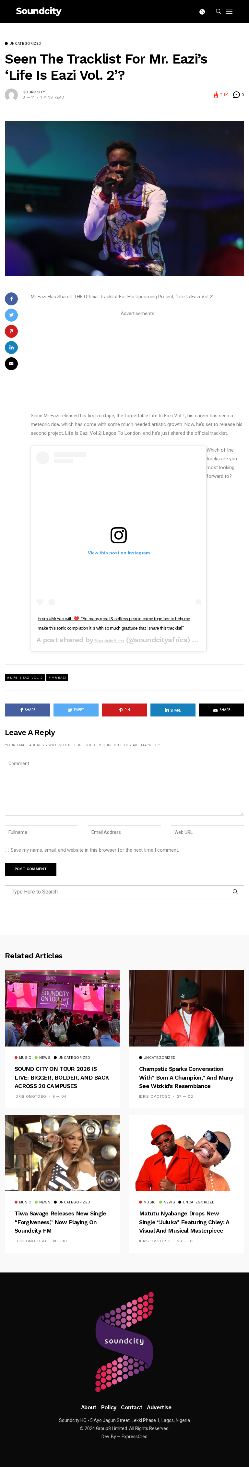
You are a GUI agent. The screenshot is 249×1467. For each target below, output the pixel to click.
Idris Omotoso (30, 1096)
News (45, 1057)
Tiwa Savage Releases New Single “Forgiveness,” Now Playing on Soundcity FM (60, 1222)
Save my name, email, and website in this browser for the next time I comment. (95, 850)
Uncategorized (25, 43)
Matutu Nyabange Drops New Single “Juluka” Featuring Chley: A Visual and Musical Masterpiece (184, 1222)
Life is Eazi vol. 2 (26, 677)
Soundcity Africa (109, 640)
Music (25, 1057)
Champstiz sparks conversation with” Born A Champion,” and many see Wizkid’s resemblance (186, 1077)
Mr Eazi (59, 677)
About (89, 1407)
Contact (131, 1407)
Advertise (159, 1407)
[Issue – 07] (124, 1342)
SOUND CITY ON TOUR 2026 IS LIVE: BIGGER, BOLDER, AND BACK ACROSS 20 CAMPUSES (62, 1077)
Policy (108, 1407)
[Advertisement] (137, 363)
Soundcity (34, 92)
